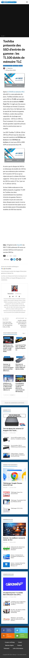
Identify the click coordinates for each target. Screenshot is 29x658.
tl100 (11, 255)
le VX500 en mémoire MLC (16, 92)
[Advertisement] (14, 20)
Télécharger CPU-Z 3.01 (17, 508)
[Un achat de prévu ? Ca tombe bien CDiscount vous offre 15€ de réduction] (14, 584)
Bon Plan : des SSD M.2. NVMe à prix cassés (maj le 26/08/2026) (18, 611)
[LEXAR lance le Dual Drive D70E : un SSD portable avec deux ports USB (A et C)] (8, 378)
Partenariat (6, 648)
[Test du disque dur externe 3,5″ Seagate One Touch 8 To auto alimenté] (14, 419)
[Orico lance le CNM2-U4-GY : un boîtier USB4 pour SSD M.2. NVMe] (20, 359)
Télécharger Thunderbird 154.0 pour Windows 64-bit (18, 501)
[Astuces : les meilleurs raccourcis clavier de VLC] (14, 529)
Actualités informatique (8, 65)
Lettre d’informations (18, 648)
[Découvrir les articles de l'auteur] (14, 288)
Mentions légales (9, 645)
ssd (7, 255)
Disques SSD (15, 65)
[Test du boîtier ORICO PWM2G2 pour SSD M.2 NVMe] (6, 447)
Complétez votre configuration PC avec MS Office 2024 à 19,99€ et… (18, 603)
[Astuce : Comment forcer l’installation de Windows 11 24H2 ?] (6, 556)
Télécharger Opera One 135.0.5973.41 (16, 493)
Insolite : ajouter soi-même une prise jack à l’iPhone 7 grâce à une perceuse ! (21, 324)
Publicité (19, 645)
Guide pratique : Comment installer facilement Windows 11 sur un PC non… (18, 455)
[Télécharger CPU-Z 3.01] (6, 510)
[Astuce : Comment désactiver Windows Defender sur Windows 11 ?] (6, 564)
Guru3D (19, 245)
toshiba (14, 255)
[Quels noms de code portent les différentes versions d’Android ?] (6, 548)
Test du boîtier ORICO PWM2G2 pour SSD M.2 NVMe (18, 446)
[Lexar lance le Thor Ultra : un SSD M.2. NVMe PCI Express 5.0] (20, 339)
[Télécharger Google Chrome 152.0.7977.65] (14, 474)
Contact (20, 642)
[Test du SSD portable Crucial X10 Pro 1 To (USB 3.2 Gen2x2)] (6, 439)
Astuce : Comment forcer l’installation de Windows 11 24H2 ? (17, 556)
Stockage (20, 65)
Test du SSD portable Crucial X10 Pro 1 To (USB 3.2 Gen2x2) (18, 438)
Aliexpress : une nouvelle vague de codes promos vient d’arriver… (18, 619)
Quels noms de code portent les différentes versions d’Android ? (18, 548)
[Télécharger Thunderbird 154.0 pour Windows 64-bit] (6, 502)
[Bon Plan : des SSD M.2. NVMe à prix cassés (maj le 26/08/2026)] (6, 611)
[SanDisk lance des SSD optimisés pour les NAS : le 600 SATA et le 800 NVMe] (8, 339)
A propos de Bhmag (10, 642)
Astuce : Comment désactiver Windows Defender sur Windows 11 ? (18, 564)
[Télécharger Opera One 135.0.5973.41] (6, 494)
